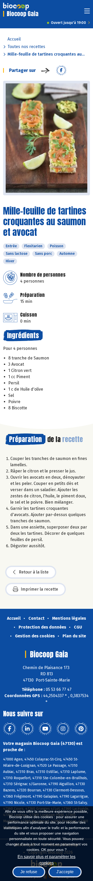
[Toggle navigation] (87, 12)
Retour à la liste (34, 572)
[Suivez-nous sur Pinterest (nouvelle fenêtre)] (80, 728)
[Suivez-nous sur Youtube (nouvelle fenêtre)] (45, 728)
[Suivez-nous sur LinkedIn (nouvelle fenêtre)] (27, 728)
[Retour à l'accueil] (16, 6)
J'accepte (65, 872)
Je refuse (28, 872)
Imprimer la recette (39, 589)
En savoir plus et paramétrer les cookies (46, 859)
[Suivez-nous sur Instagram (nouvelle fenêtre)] (63, 728)
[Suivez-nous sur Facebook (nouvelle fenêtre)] (9, 728)
